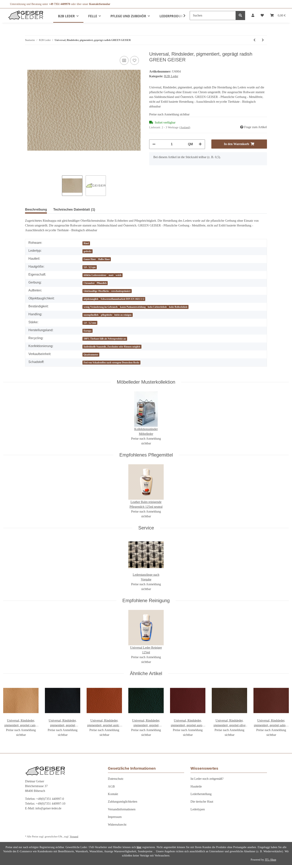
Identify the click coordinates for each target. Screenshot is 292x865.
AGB (111, 786)
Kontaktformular (99, 4)
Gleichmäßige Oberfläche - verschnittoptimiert (107, 291)
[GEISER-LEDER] (26, 15)
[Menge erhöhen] (200, 144)
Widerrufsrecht (117, 824)
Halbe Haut (104, 259)
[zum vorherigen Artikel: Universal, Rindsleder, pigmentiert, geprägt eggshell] (254, 40)
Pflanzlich (102, 283)
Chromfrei (89, 283)
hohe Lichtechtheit (157, 307)
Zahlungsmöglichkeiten (122, 801)
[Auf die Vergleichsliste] (124, 60)
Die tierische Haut (201, 801)
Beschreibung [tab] (36, 209)
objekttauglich (91, 299)
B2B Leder (171, 76)
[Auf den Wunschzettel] (134, 60)
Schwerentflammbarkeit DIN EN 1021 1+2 (122, 299)
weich (118, 275)
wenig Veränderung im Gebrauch (101, 307)
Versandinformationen (121, 809)
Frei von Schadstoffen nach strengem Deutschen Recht (111, 362)
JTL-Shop (270, 859)
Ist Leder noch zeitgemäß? (206, 778)
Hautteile (196, 786)
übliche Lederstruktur (95, 275)
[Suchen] (240, 15)
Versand (74, 836)
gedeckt (87, 251)
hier (139, 847)
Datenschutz (115, 778)
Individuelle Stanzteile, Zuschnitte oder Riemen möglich (112, 346)
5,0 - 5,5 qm (90, 267)
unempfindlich (91, 314)
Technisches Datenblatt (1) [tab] (74, 209)
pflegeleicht (106, 314)
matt (111, 275)
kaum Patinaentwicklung (133, 307)
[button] (252, 15)
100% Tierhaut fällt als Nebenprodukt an (105, 338)
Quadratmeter (91, 354)
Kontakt (113, 794)
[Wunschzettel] (262, 15)
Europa (87, 330)
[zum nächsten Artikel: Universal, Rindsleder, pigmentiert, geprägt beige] (263, 40)
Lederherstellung (201, 794)
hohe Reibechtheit (178, 307)
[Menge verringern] (154, 144)
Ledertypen (197, 809)
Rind (86, 243)
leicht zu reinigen (122, 314)
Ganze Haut (90, 259)
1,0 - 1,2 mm (90, 322)
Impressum (115, 817)
